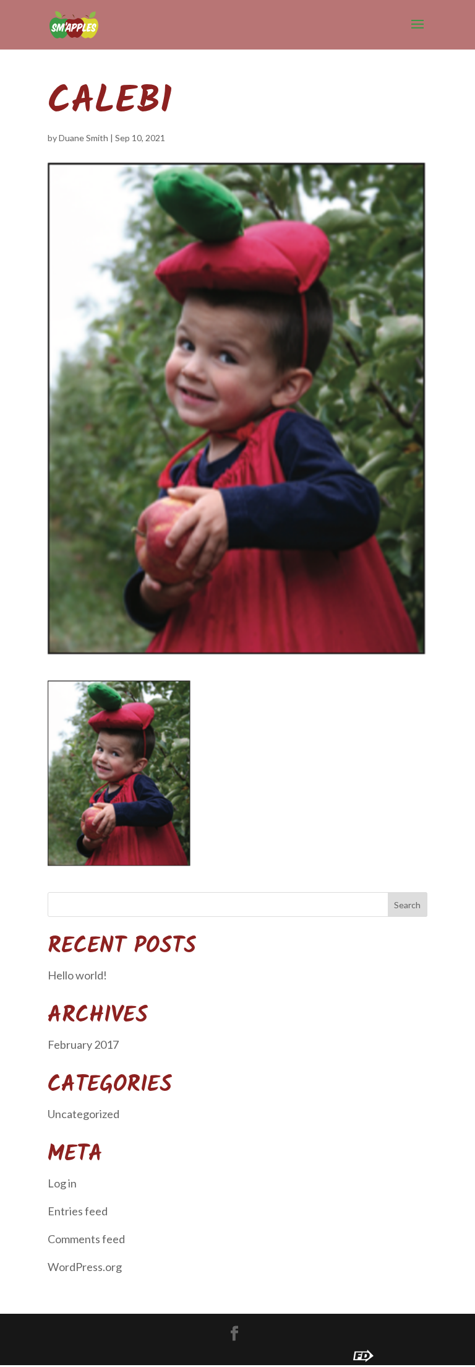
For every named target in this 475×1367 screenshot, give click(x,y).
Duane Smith (83, 137)
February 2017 (83, 1044)
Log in (62, 1183)
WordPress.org (85, 1267)
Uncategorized (83, 1114)
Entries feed (78, 1211)
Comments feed (86, 1239)
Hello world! (77, 975)
